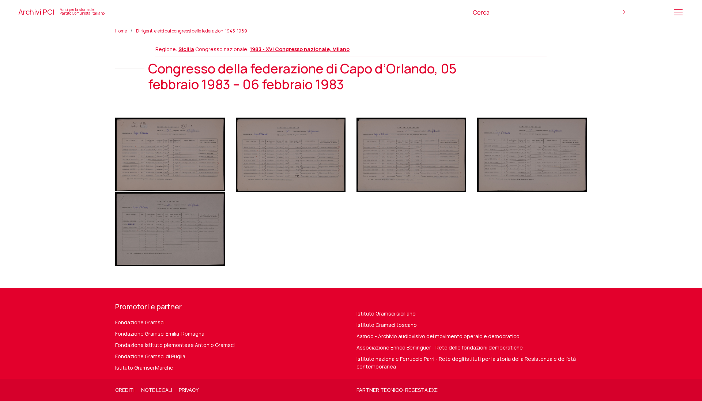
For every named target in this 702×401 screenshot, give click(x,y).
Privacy (189, 389)
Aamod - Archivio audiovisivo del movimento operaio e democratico (438, 336)
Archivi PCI (61, 12)
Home (121, 31)
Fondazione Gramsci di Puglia (150, 356)
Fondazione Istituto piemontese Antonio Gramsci (175, 344)
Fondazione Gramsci (140, 322)
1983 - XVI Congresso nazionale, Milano (300, 49)
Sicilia (186, 49)
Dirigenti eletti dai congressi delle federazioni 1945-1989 (191, 31)
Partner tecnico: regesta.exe (397, 389)
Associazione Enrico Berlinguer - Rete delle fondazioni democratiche (439, 347)
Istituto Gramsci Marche (144, 367)
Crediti (125, 389)
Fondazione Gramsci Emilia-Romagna (159, 333)
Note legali (156, 389)
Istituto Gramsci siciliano (386, 313)
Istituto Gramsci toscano (386, 324)
